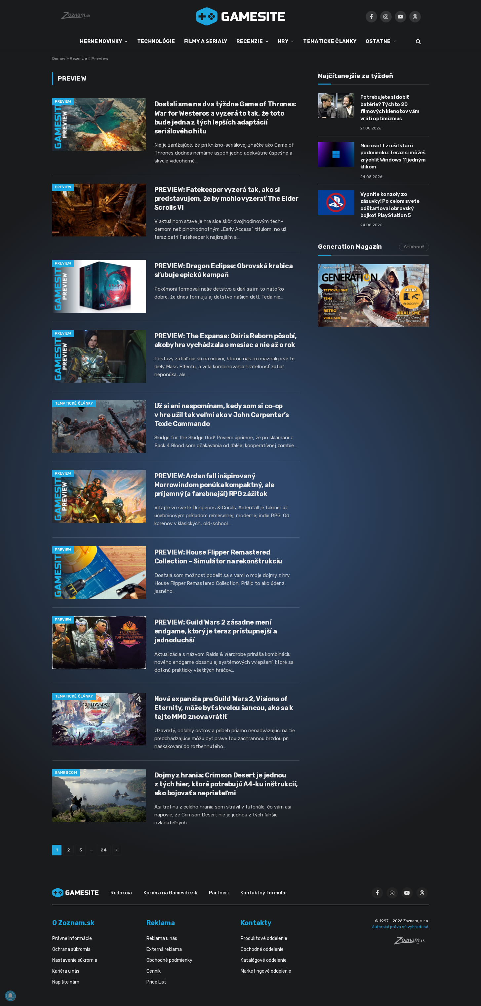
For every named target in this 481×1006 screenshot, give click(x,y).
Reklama (160, 923)
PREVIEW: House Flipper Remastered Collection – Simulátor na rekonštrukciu (218, 556)
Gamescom (66, 773)
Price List (156, 982)
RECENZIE (249, 41)
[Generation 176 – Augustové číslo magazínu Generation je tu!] (373, 295)
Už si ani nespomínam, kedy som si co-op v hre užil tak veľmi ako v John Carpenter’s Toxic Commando (221, 415)
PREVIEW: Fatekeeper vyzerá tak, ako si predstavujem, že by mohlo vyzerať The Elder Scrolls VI (226, 198)
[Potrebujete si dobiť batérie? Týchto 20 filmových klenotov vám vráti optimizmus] (336, 105)
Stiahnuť (414, 246)
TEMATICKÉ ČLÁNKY (329, 41)
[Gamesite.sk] (240, 16)
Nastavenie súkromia (74, 960)
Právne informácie (72, 938)
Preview (63, 101)
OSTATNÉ (378, 41)
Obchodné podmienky (169, 960)
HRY (283, 41)
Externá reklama (164, 949)
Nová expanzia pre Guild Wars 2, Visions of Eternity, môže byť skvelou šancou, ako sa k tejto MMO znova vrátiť (223, 708)
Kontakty (256, 923)
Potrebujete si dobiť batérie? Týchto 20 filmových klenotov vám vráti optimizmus (390, 107)
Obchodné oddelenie (262, 949)
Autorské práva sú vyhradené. (400, 926)
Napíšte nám (65, 982)
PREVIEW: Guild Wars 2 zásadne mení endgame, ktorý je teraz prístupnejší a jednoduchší (215, 631)
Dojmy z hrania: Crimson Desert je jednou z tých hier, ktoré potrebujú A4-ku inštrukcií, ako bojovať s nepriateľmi (226, 784)
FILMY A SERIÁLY (205, 41)
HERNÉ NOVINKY (101, 41)
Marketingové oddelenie (266, 971)
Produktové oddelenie (264, 938)
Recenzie (78, 58)
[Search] (418, 41)
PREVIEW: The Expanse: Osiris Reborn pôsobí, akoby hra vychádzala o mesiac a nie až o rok (225, 340)
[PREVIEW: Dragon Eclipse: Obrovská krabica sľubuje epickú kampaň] (99, 286)
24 (103, 849)
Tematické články (74, 403)
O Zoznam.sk (73, 923)
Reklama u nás (161, 938)
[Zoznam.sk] (411, 942)
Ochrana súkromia (71, 949)
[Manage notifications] (10, 995)
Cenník (153, 971)
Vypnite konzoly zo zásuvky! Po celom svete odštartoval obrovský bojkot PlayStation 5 (390, 204)
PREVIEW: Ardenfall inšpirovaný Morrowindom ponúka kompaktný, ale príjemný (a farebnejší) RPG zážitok (214, 485)
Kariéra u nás (65, 971)
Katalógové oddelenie (264, 960)
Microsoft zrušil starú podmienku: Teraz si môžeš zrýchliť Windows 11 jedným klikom (393, 156)
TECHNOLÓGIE (156, 41)
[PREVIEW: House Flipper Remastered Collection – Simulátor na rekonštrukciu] (99, 572)
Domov (58, 58)
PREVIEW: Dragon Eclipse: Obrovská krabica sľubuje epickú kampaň (223, 270)
